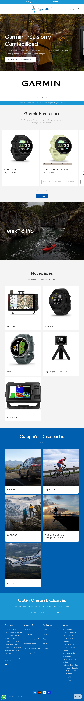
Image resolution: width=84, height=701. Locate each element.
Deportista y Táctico (55, 372)
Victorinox (46, 639)
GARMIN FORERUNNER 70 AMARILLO (55, 170)
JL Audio (45, 648)
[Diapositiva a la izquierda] (37, 98)
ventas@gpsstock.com (71, 680)
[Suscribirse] (58, 612)
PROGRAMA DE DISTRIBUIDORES (20, 60)
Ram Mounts (47, 634)
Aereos (10, 583)
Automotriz (12, 489)
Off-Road (11, 326)
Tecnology (19, 696)
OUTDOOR (12, 535)
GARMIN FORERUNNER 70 (13, 170)
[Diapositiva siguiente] (44, 262)
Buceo (48, 326)
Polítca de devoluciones (32, 648)
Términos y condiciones (32, 653)
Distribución (28, 634)
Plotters (11, 417)
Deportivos (50, 489)
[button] (4, 9)
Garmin (45, 630)
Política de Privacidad (31, 639)
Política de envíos (30, 644)
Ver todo (42, 196)
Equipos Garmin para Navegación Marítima (55, 536)
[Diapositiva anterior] (35, 262)
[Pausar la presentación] (49, 262)
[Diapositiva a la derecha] (46, 98)
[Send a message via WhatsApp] (4, 697)
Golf (9, 372)
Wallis (45, 644)
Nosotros (27, 630)
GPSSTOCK (13, 696)
